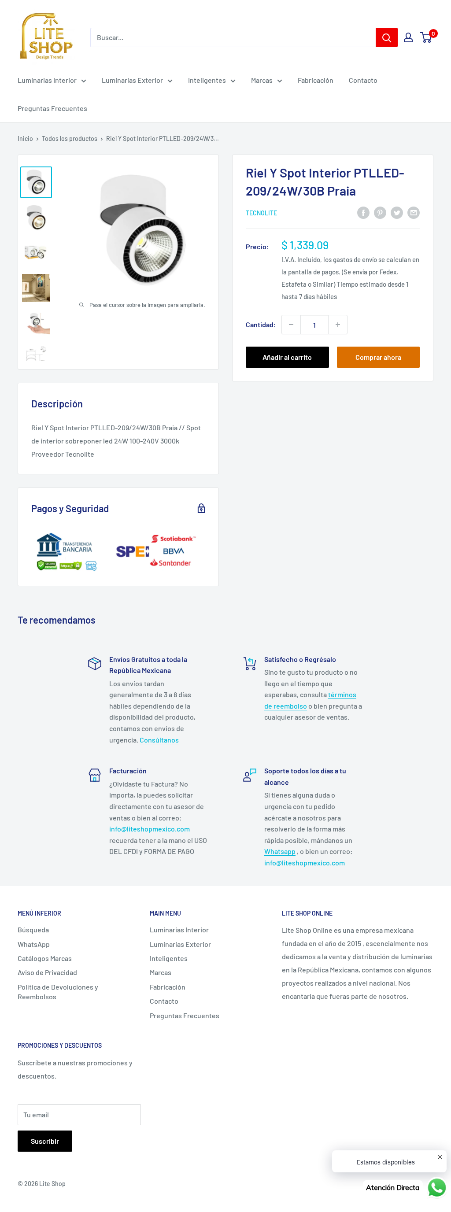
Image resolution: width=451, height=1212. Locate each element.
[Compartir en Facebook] (363, 212)
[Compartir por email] (413, 212)
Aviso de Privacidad (47, 972)
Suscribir (45, 1141)
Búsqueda (33, 929)
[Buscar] (387, 37)
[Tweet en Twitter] (397, 212)
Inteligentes (207, 80)
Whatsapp (280, 851)
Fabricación (315, 80)
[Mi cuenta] (408, 37)
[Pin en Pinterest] (380, 212)
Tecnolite (261, 213)
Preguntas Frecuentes (52, 108)
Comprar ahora (378, 357)
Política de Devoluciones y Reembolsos (58, 992)
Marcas (262, 80)
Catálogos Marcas (45, 958)
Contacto (363, 80)
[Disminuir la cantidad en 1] (291, 324)
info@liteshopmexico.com (149, 828)
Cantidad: (261, 324)
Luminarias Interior (47, 80)
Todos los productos (69, 138)
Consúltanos (159, 739)
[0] (426, 37)
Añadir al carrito (287, 357)
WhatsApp (34, 944)
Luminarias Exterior (132, 80)
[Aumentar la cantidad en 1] (338, 324)
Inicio (25, 138)
